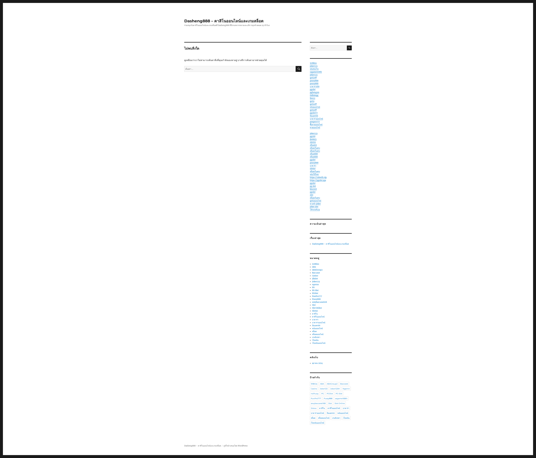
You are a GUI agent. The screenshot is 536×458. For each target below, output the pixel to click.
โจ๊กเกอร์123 (315, 209)
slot (311, 195)
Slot (314, 305)
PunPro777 (317, 296)
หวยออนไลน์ (315, 127)
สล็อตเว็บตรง (315, 148)
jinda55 (313, 139)
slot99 (313, 142)
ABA (314, 267)
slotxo (312, 168)
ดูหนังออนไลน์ (315, 201)
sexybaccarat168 (319, 302)
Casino (315, 276)
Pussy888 (316, 299)
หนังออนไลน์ (315, 107)
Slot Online (317, 308)
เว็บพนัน (315, 340)
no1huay (315, 393)
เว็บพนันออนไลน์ (318, 343)
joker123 (313, 66)
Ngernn (346, 389)
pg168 (312, 136)
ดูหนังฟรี (313, 78)
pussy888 (314, 81)
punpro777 (315, 122)
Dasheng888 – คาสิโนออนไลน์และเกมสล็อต (224, 21)
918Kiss (315, 264)
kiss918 (313, 189)
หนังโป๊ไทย (314, 174)
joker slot (314, 206)
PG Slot (315, 290)
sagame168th (316, 72)
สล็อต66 (313, 145)
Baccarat (316, 273)
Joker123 (316, 281)
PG (313, 287)
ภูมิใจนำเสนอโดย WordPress (235, 446)
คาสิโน (315, 314)
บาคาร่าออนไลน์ (316, 119)
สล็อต (314, 331)
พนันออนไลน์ (317, 328)
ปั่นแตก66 (314, 116)
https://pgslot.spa (318, 180)
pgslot (312, 89)
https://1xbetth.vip (318, 177)
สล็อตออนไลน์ (317, 334)
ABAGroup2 (317, 270)
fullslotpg (314, 95)
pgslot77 (314, 113)
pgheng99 (314, 92)
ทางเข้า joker (315, 204)
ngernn (315, 284)
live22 (312, 98)
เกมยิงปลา (316, 337)
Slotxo (315, 311)
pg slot (313, 186)
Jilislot (315, 278)
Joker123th (335, 389)
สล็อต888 (314, 154)
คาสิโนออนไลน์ (318, 317)
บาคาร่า (313, 165)
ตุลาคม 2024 (317, 363)
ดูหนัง (312, 101)
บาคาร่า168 (314, 86)
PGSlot (315, 293)
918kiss (313, 63)
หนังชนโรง (314, 69)
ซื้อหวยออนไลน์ (316, 124)
